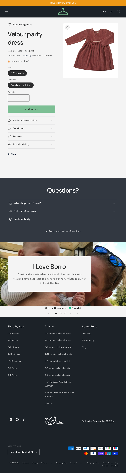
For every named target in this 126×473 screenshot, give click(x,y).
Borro (19, 463)
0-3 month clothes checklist (58, 333)
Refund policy (46, 463)
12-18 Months (14, 361)
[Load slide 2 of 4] (60, 313)
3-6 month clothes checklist (58, 340)
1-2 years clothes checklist (57, 361)
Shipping (27, 55)
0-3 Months (13, 333)
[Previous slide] (48, 313)
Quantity (11, 92)
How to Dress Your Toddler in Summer (59, 394)
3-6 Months (13, 340)
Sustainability (88, 340)
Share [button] (13, 154)
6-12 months (17, 73)
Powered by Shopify (30, 463)
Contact (48, 403)
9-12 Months (14, 354)
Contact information (110, 466)
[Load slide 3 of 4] (65, 313)
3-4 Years (12, 375)
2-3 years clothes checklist (57, 368)
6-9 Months (13, 347)
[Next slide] (77, 313)
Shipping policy (93, 463)
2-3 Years (12, 368)
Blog (84, 347)
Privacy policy (61, 463)
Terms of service (77, 463)
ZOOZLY (110, 421)
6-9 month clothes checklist (58, 347)
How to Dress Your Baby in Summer (58, 383)
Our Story (87, 333)
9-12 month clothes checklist (58, 354)
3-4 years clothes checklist (57, 375)
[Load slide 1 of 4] (56, 313)
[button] (6, 11)
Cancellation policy (110, 463)
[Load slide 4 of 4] (70, 313)
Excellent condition (20, 85)
